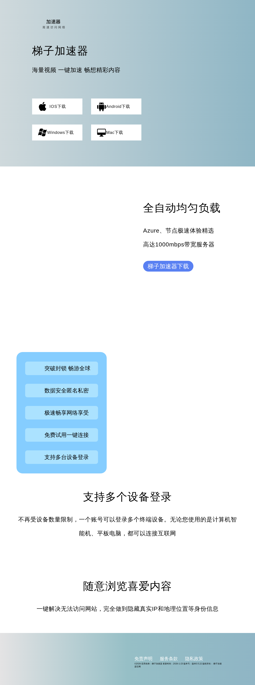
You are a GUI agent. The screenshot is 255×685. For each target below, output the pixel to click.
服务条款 (169, 658)
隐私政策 (194, 658)
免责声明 (143, 658)
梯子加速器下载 (168, 266)
